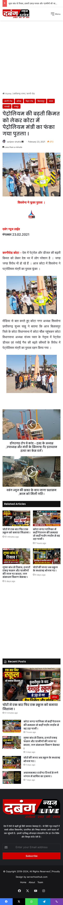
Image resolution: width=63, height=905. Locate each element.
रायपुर (16, 106)
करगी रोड (31, 93)
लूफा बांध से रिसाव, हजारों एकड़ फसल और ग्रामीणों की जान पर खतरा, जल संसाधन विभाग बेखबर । (16, 572)
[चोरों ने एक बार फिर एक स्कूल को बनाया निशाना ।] (16, 518)
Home (8, 93)
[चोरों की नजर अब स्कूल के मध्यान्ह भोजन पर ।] (47, 556)
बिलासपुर (41, 101)
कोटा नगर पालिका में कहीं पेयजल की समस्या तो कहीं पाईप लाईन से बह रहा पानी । (46, 534)
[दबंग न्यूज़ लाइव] (16, 13)
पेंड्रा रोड (29, 101)
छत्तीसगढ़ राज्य (19, 93)
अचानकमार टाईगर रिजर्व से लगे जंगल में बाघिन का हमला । (41, 774)
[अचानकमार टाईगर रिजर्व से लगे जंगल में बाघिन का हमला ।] (12, 777)
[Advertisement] (31, 57)
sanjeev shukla (14, 141)
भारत (51, 101)
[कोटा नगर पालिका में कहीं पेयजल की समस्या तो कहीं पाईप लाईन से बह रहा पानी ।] (47, 518)
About (32, 882)
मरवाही (7, 106)
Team (40, 882)
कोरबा (19, 101)
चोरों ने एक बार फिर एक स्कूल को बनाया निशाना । (16, 531)
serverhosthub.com (37, 876)
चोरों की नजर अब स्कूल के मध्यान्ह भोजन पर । (45, 569)
